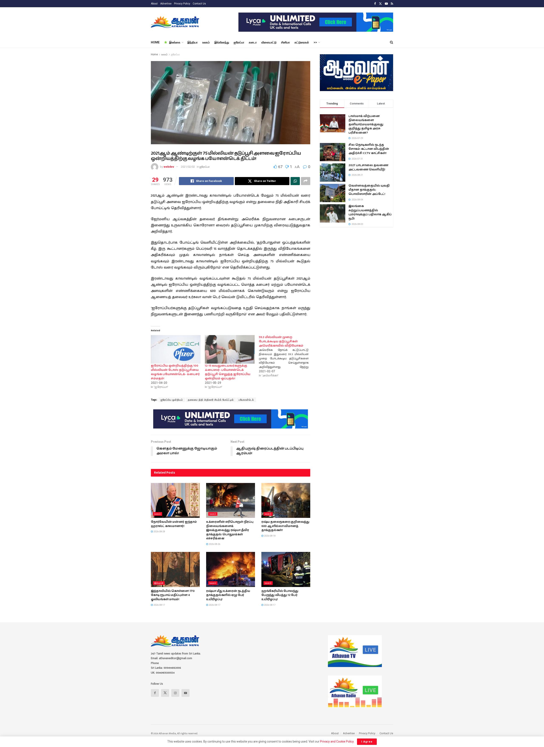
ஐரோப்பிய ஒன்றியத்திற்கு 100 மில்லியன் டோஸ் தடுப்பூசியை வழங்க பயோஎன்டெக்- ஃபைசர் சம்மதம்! (175, 372)
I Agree (367, 741)
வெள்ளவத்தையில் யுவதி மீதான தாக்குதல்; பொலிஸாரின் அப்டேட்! (369, 189)
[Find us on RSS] (392, 3)
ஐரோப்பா (239, 42)
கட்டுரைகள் (302, 42)
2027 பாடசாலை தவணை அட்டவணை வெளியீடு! (368, 167)
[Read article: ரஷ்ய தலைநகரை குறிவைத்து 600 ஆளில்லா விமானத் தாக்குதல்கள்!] (285, 500)
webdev (169, 166)
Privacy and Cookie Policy (337, 741)
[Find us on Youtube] (386, 3)
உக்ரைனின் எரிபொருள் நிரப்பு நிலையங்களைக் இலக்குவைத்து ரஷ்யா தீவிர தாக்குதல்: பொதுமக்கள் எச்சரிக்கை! (230, 530)
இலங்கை (174, 42)
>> (315, 42)
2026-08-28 (159, 531)
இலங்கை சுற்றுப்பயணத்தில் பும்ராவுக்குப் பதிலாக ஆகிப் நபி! (370, 212)
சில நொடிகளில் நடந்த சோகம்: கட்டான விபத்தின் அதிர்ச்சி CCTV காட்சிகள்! (368, 149)
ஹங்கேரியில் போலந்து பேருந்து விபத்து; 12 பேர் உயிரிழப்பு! (279, 595)
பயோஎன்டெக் (246, 399)
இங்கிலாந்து (221, 42)
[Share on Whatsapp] (295, 181)
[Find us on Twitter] (380, 3)
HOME (155, 42)
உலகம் (206, 42)
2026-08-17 (159, 605)
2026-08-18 (269, 535)
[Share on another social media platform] (305, 181)
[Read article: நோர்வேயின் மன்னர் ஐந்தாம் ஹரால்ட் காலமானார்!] (175, 500)
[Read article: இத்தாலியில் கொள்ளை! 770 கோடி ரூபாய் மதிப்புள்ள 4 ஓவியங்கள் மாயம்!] (175, 569)
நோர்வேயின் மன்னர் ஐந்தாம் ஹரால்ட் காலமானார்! (174, 524)
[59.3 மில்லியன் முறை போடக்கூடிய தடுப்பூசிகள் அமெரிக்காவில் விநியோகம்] (286, 356)
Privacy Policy (182, 3)
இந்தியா (192, 42)
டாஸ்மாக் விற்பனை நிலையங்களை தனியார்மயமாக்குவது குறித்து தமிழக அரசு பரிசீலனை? (365, 124)
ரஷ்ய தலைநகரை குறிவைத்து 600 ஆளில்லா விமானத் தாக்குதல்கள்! (285, 526)
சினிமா (285, 42)
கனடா (253, 42)
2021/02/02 (188, 166)
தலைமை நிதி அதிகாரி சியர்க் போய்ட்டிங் (211, 399)
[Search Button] (391, 42)
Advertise (165, 3)
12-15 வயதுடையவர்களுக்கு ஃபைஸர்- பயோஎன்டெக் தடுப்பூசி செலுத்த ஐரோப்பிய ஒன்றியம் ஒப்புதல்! (227, 372)
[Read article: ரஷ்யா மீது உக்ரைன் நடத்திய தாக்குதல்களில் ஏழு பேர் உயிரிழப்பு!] (230, 569)
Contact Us (199, 3)
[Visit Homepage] (175, 22)
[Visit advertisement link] (315, 22)
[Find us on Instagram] (175, 693)
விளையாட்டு (268, 42)
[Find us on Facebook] (375, 3)
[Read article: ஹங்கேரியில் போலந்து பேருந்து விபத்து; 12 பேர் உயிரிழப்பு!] (285, 569)
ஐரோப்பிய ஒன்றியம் (172, 399)
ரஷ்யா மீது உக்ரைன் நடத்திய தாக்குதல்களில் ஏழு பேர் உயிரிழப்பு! (228, 595)
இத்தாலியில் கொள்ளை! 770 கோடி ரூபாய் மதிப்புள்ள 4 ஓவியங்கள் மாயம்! (173, 595)
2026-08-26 (214, 544)
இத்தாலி (158, 583)
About (154, 3)
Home (154, 54)
